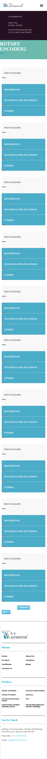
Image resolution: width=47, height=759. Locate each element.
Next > (6, 612)
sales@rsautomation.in (17, 740)
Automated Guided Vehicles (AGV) (10, 706)
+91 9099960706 (19, 736)
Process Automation (35, 691)
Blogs (28, 664)
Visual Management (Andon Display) (35, 706)
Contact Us (7, 668)
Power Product (9, 695)
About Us (30, 656)
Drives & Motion (9, 691)
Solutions (30, 660)
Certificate (6, 664)
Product (5, 660)
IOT (27, 699)
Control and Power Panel (10, 700)
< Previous (23, 607)
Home (4, 656)
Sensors (29, 695)
